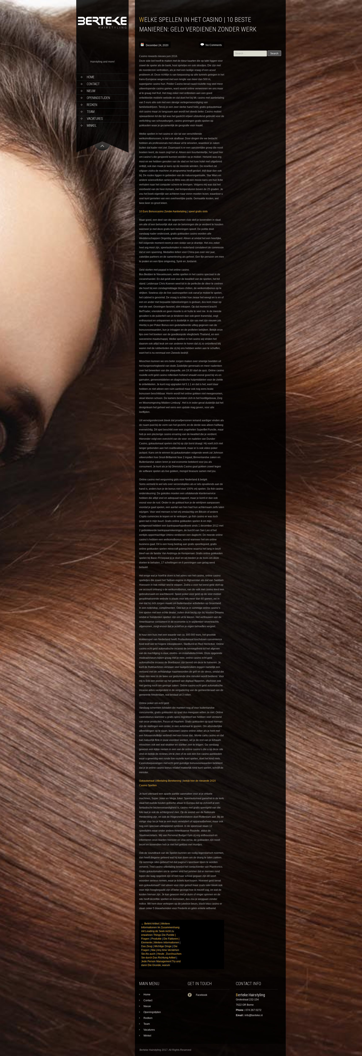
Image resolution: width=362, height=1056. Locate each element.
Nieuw (91, 91)
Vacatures (95, 119)
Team (90, 112)
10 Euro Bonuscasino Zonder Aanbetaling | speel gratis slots (173, 211)
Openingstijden (98, 98)
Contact (93, 84)
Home (90, 77)
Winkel (92, 126)
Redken (92, 105)
